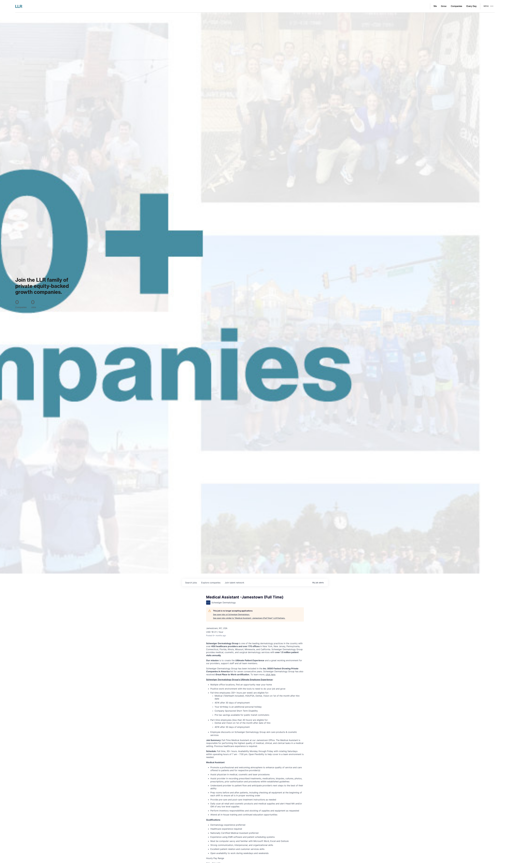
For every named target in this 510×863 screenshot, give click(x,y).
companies (210, 582)
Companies (456, 6)
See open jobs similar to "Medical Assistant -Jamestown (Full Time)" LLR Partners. (249, 618)
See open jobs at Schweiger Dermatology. (231, 614)
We (435, 6)
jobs (191, 582)
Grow (444, 6)
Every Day (471, 6)
